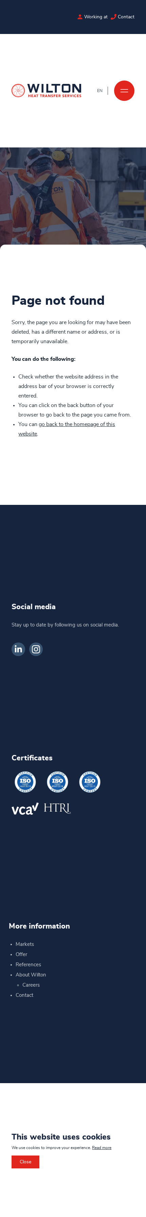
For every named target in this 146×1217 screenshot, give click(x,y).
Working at (96, 17)
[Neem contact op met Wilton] (113, 17)
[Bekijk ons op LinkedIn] (18, 649)
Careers (31, 985)
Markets (25, 944)
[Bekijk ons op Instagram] (36, 649)
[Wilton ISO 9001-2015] (89, 782)
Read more (101, 1148)
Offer (21, 954)
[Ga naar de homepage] (46, 91)
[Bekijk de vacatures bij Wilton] (80, 17)
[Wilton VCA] (25, 808)
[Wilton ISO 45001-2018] (57, 782)
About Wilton (31, 974)
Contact (126, 17)
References (28, 964)
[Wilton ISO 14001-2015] (25, 782)
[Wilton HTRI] (57, 808)
